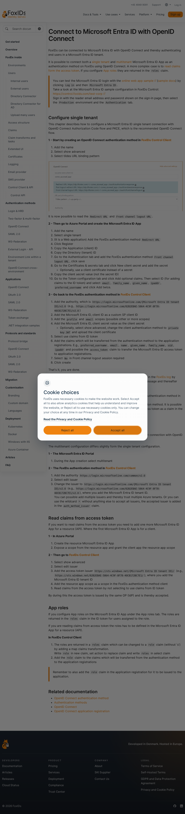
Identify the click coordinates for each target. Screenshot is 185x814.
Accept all (117, 430)
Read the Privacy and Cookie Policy (68, 419)
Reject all (67, 430)
